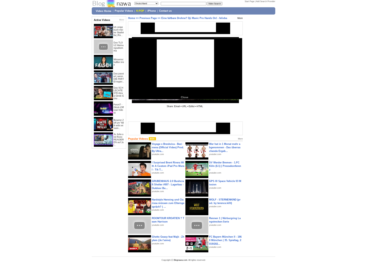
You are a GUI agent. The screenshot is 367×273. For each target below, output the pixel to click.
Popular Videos (124, 11)
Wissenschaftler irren (119, 62)
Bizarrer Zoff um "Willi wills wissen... (119, 124)
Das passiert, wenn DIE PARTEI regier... (119, 77)
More (121, 20)
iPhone (151, 11)
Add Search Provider (265, 1)
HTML (200, 106)
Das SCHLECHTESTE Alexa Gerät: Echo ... (119, 93)
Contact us (165, 11)
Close (184, 97)
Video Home (103, 10)
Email (177, 106)
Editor (192, 106)
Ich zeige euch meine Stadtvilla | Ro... (119, 31)
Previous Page (148, 18)
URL (184, 106)
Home (131, 18)
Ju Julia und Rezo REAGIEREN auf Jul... (119, 139)
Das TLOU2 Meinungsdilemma (119, 46)
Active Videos (102, 20)
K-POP (140, 11)
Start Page (249, 1)
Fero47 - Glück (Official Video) (119, 108)
